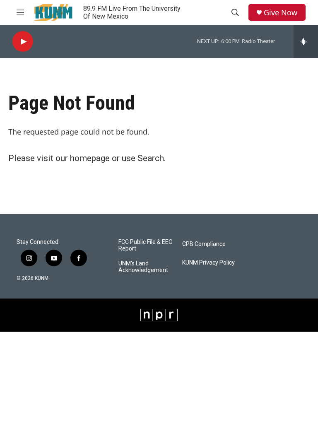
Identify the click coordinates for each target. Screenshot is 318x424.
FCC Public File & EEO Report (145, 245)
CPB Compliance (204, 244)
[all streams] (306, 41)
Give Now (280, 12)
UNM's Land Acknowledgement (143, 266)
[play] (22, 41)
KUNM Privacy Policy (208, 263)
